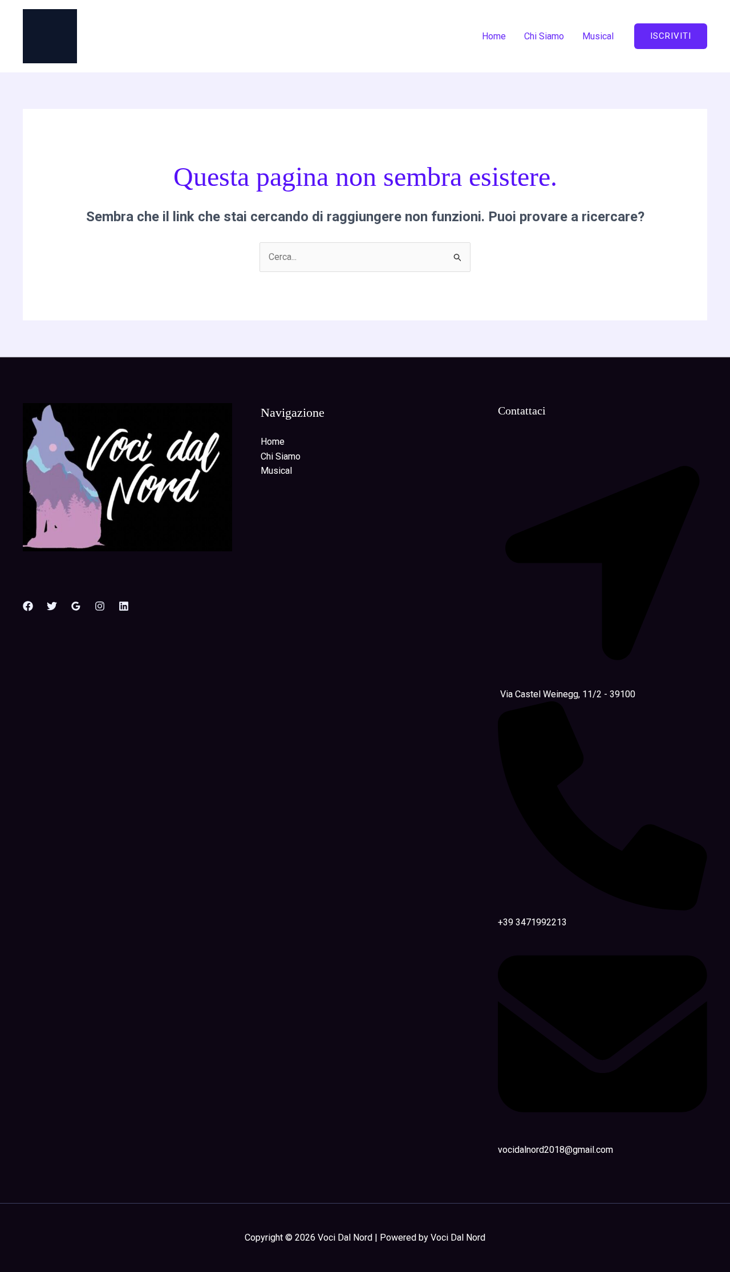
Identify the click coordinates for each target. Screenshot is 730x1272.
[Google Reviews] (76, 606)
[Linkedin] (124, 606)
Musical (598, 36)
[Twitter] (52, 606)
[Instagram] (100, 606)
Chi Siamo (544, 36)
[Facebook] (28, 606)
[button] (670, 36)
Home (494, 36)
